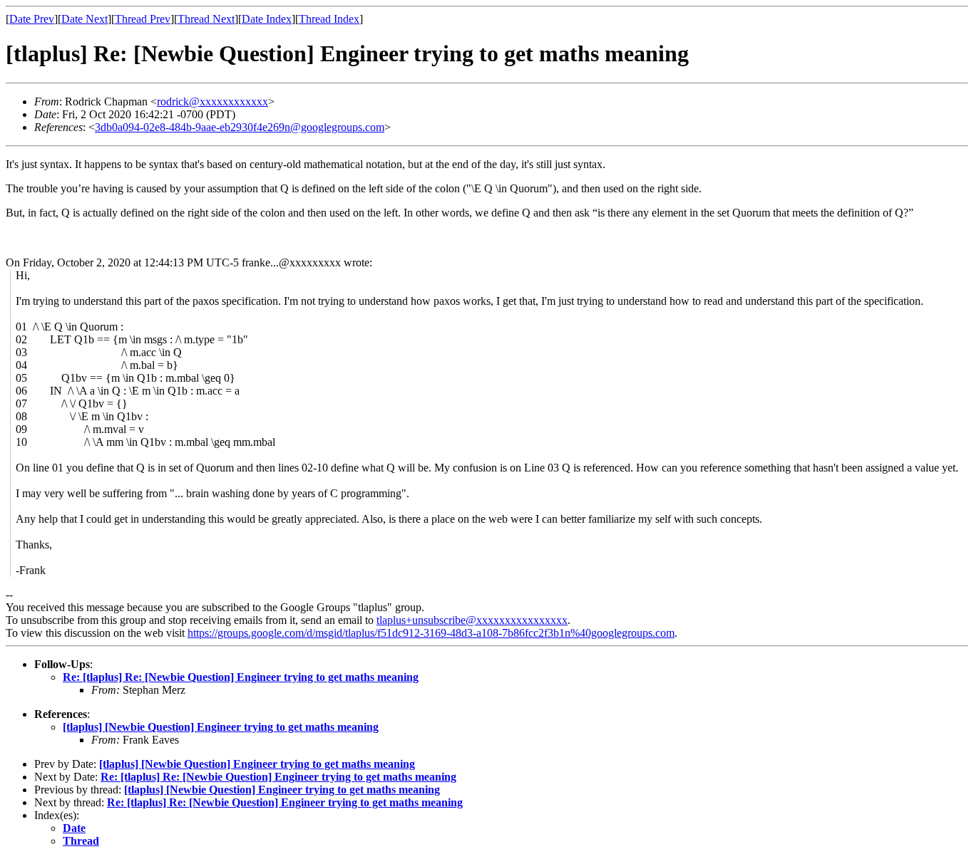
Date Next (84, 19)
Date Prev (31, 19)
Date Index (267, 19)
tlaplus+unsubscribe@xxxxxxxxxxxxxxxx (472, 620)
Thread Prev (142, 19)
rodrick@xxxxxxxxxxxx (212, 101)
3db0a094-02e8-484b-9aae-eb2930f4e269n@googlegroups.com (239, 127)
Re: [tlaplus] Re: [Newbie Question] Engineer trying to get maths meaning (241, 677)
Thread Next (206, 19)
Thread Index (329, 19)
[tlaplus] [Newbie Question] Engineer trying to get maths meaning (221, 727)
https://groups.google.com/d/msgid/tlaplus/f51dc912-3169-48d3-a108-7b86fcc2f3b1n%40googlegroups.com (431, 633)
